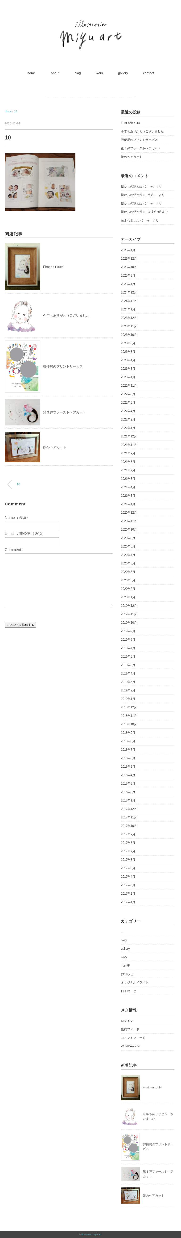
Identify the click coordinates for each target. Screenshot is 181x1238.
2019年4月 (128, 673)
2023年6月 (128, 351)
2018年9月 (128, 732)
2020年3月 (128, 580)
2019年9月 (128, 631)
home (31, 73)
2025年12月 (129, 258)
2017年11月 (129, 817)
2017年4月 (128, 876)
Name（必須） (17, 518)
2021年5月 (128, 478)
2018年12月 (129, 707)
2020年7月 (128, 555)
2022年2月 (128, 419)
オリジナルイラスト (134, 982)
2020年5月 (128, 572)
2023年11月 (129, 326)
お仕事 (125, 965)
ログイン (127, 1021)
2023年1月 (128, 377)
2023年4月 (128, 360)
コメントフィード (133, 1038)
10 (15, 111)
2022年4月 (128, 411)
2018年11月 (129, 716)
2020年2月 (128, 589)
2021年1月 (128, 504)
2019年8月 (128, 639)
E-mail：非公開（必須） (25, 534)
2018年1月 (128, 800)
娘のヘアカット (54, 447)
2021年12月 (129, 436)
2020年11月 (129, 521)
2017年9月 (128, 834)
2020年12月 (129, 512)
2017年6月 (128, 859)
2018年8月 (128, 741)
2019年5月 (128, 665)
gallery (123, 73)
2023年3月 (128, 368)
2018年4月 (128, 775)
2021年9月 (128, 453)
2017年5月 (128, 868)
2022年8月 (128, 394)
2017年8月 (128, 843)
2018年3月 (128, 783)
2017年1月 (128, 902)
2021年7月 (128, 470)
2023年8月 (128, 343)
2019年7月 (128, 648)
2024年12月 (129, 292)
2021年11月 (129, 445)
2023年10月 (129, 335)
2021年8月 (128, 462)
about (55, 73)
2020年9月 (128, 538)
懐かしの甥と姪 (131, 186)
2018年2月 (128, 792)
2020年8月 (128, 546)
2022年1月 (128, 428)
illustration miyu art (91, 1234)
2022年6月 (128, 402)
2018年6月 (128, 758)
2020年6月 (128, 563)
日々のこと (128, 991)
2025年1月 (128, 284)
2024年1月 (128, 309)
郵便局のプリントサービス (63, 366)
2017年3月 (128, 885)
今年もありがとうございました (66, 315)
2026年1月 (128, 250)
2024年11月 (129, 301)
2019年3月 (128, 682)
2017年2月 (128, 893)
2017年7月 (128, 851)
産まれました (130, 220)
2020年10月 (129, 529)
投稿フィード (130, 1029)
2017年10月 (129, 826)
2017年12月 (129, 809)
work (99, 73)
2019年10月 (129, 622)
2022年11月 (129, 385)
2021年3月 (128, 495)
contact (148, 73)
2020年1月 (128, 597)
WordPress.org (131, 1046)
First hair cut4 (53, 267)
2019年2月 (128, 690)
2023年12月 (129, 318)
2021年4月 (128, 487)
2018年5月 (128, 766)
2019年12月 (129, 605)
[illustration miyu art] (90, 19)
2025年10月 (129, 267)
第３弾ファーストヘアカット (64, 412)
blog (77, 73)
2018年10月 (129, 724)
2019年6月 (128, 656)
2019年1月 (128, 699)
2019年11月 (129, 614)
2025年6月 (128, 275)
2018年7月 (128, 749)
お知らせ (127, 974)
